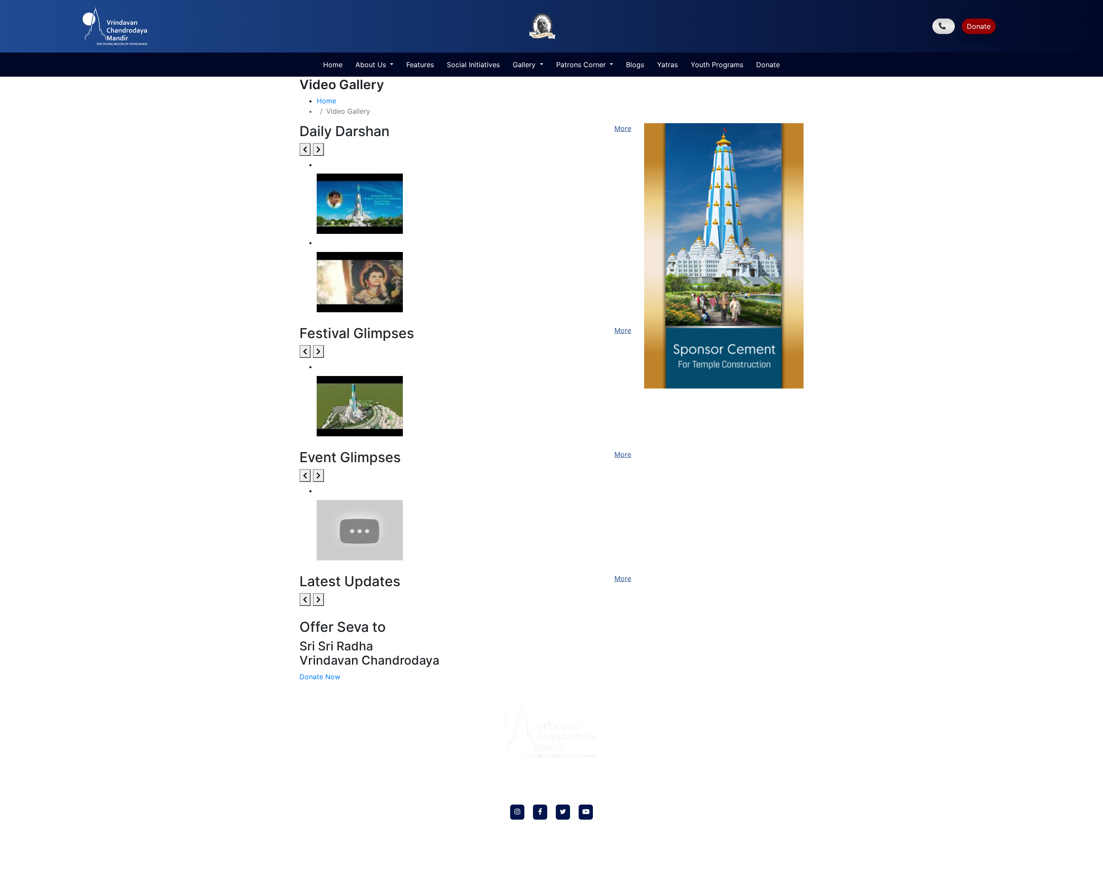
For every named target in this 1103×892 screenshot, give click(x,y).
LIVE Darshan (316, 744)
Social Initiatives (473, 64)
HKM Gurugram (320, 731)
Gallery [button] (525, 64)
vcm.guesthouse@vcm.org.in (748, 860)
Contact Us (313, 819)
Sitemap (310, 856)
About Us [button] (371, 64)
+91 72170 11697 (749, 841)
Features (420, 64)
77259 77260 (728, 727)
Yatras (667, 64)
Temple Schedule (321, 769)
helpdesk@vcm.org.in (749, 746)
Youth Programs (717, 64)
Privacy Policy (317, 781)
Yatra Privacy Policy (325, 831)
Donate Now (319, 676)
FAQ (305, 756)
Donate (979, 26)
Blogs (635, 64)
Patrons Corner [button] (582, 64)
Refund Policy (316, 794)
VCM (331, 162)
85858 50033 (771, 727)
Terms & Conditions (324, 806)
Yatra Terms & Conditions (332, 844)
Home (333, 64)
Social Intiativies (321, 719)
